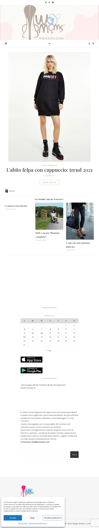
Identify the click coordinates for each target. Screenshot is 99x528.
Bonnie (12, 191)
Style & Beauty (49, 165)
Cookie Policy (22, 523)
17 (24, 337)
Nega (32, 518)
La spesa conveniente (16, 205)
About (69, 523)
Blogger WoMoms (79, 523)
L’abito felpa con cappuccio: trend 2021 (49, 170)
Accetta (13, 518)
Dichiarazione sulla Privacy (37, 523)
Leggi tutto (49, 182)
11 (33, 333)
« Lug (48, 350)
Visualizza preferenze (52, 518)
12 (42, 333)
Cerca (74, 454)
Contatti (89, 523)
